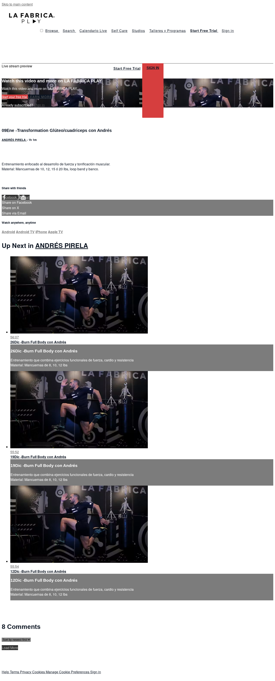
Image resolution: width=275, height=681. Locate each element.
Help (6, 671)
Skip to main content (17, 4)
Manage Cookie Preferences (68, 671)
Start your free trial (15, 97)
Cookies (39, 671)
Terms (15, 671)
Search (69, 30)
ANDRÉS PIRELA (14, 140)
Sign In (153, 68)
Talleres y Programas (167, 30)
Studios (138, 30)
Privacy (26, 671)
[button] (41, 30)
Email (25, 197)
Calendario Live (93, 30)
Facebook (10, 197)
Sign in (228, 30)
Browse (52, 30)
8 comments (11, 149)
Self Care (119, 30)
